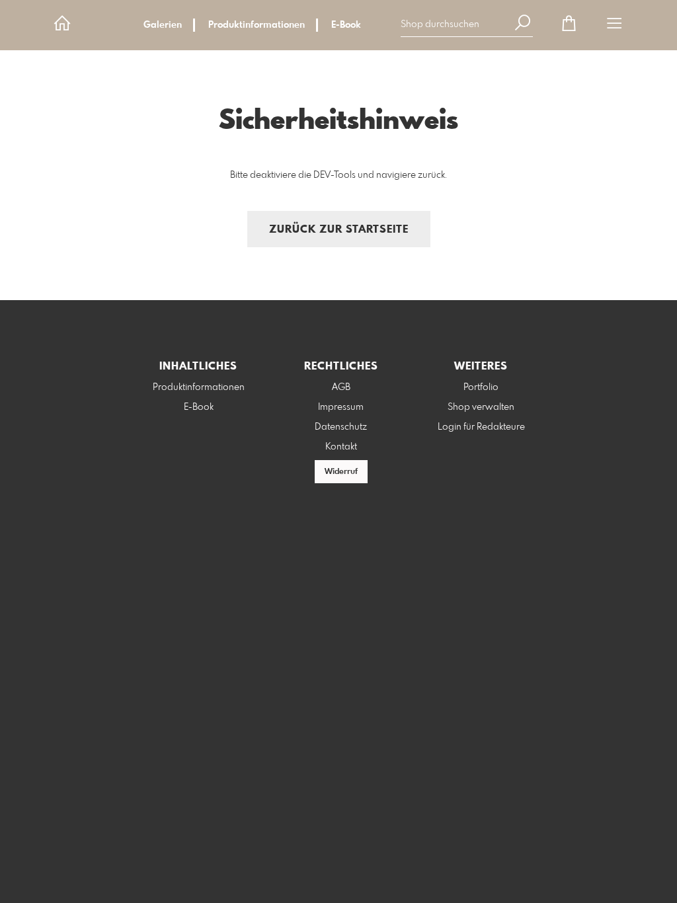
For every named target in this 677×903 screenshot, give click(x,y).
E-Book (346, 25)
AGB (341, 387)
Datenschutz (341, 427)
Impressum (341, 407)
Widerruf (341, 472)
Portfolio (480, 387)
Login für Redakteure (481, 427)
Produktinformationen (256, 25)
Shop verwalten (481, 407)
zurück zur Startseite (339, 229)
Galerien (162, 25)
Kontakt (341, 446)
